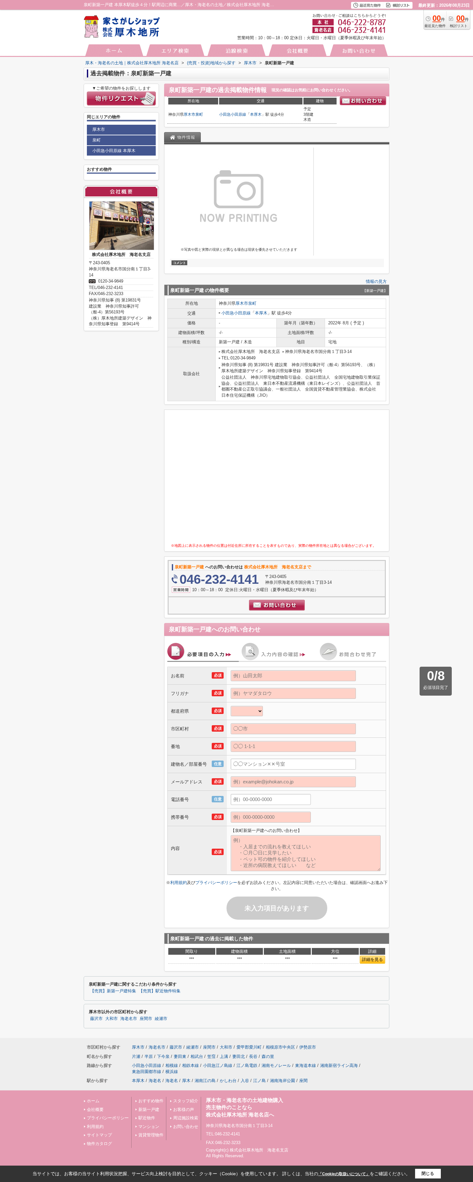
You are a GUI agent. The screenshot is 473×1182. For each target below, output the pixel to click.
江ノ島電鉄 (246, 1065)
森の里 (268, 1056)
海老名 (155, 1080)
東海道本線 (305, 1065)
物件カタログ (99, 1143)
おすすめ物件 (150, 1100)
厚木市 (189, 114)
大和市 (111, 1018)
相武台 (196, 1056)
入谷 (245, 1080)
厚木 (186, 1080)
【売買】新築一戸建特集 (113, 991)
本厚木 (256, 114)
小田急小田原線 (232, 114)
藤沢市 (96, 1018)
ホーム (93, 1100)
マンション (148, 1126)
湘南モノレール (276, 1065)
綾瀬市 (161, 1018)
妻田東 (180, 1056)
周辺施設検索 (185, 1117)
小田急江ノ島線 (217, 1065)
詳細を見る (372, 959)
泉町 (199, 114)
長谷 (253, 1056)
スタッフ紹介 (185, 1100)
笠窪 (211, 1056)
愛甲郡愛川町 (249, 1047)
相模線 (171, 1065)
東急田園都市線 (146, 1071)
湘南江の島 (205, 1080)
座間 (303, 1080)
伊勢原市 (307, 1047)
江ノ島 (259, 1080)
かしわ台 (228, 1080)
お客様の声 (183, 1109)
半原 (148, 1056)
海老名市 (128, 1018)
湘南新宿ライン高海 (339, 1065)
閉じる (428, 1173)
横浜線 (171, 1071)
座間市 (146, 1018)
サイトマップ (99, 1134)
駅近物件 (146, 1117)
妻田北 (238, 1056)
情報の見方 (376, 281)
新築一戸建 (148, 1109)
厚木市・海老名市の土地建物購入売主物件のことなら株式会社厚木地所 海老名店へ (244, 1107)
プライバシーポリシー (216, 882)
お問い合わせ (185, 1126)
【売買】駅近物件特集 (160, 991)
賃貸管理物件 (150, 1134)
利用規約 (178, 882)
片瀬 (136, 1056)
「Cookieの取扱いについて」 (344, 1174)
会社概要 (95, 1109)
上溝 (224, 1056)
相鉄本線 (190, 1065)
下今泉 (163, 1056)
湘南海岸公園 (282, 1080)
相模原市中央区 (280, 1047)
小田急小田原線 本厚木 (113, 150)
